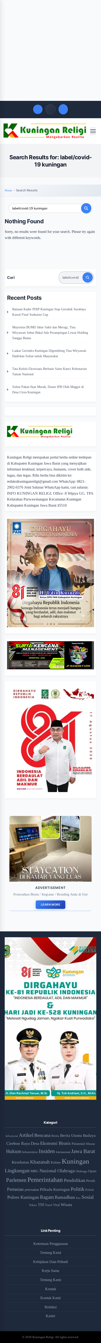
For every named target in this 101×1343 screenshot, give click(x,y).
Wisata (66, 1204)
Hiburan (90, 1144)
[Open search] (38, 109)
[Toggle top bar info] (50, 109)
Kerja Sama (50, 1271)
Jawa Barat (83, 1151)
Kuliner (56, 1162)
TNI (41, 1205)
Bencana (42, 1135)
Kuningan (75, 1161)
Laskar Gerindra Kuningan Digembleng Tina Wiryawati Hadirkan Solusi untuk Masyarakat (49, 353)
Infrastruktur (30, 1152)
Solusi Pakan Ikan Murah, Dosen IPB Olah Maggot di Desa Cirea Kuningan (48, 389)
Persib (90, 1181)
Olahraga (66, 1170)
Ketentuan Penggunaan (50, 1244)
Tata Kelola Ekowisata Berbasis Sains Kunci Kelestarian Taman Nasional (49, 371)
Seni (78, 1197)
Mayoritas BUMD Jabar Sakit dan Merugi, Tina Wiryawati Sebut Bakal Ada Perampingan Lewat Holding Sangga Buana (50, 332)
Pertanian (15, 1189)
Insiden (47, 1151)
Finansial (78, 1144)
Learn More (50, 904)
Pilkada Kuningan (55, 1189)
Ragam (47, 1197)
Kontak (50, 1289)
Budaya (89, 1135)
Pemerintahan (45, 1179)
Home (8, 190)
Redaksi (51, 1307)
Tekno (33, 1205)
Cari (11, 277)
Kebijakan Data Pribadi (50, 1262)
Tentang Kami (50, 1253)
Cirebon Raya (18, 1143)
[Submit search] (86, 208)
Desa (35, 1143)
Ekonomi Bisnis (55, 1143)
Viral (56, 1205)
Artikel (26, 1135)
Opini (92, 1171)
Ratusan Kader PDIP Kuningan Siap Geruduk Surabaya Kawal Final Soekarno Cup (49, 311)
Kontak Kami (50, 1298)
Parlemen (16, 1180)
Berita (55, 1136)
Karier (50, 1316)
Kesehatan (20, 1162)
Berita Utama (71, 1135)
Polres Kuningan (23, 1197)
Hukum (13, 1151)
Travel (48, 1205)
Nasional (47, 1170)
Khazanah (40, 1162)
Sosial (88, 1197)
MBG (35, 1171)
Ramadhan (65, 1197)
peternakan (32, 1189)
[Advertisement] (50, 50)
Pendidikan (74, 1180)
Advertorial (11, 1136)
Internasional (63, 1152)
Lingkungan (17, 1170)
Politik (77, 1189)
